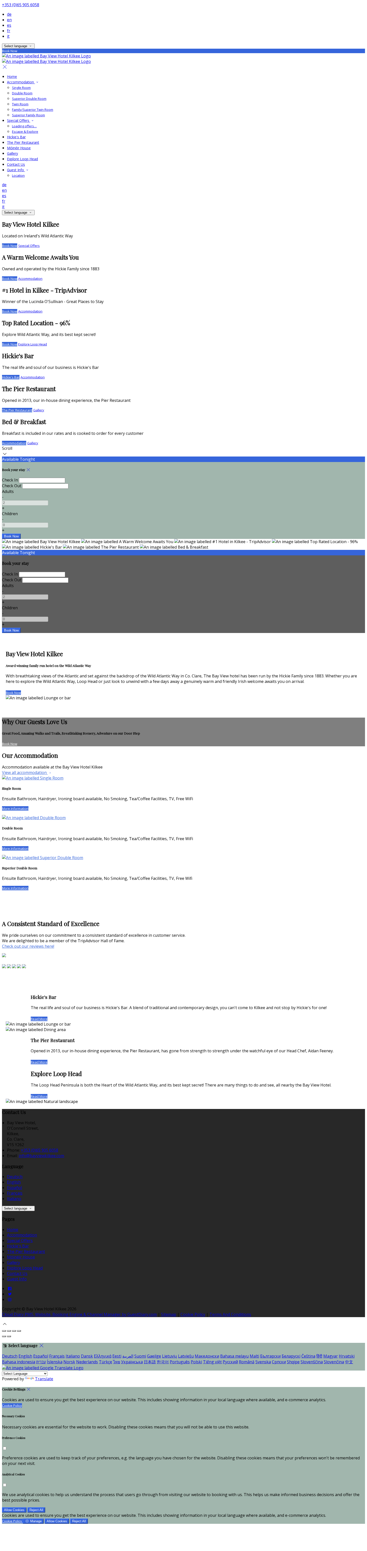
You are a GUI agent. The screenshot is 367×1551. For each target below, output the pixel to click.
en (9, 19)
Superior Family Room (28, 115)
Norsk (69, 1362)
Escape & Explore (25, 131)
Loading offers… (24, 126)
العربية (127, 1356)
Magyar (330, 1356)
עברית (41, 1362)
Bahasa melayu (234, 1356)
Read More (39, 1019)
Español (14, 1187)
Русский (230, 1362)
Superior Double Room (29, 98)
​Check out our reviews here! (28, 946)
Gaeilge (154, 1356)
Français (14, 1193)
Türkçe (105, 1362)
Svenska (263, 1362)
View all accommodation (25, 772)
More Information (15, 808)
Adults (8, 491)
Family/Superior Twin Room (32, 109)
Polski (196, 1362)
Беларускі (291, 1356)
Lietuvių (169, 1356)
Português (180, 1362)
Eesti (116, 1356)
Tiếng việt (212, 1362)
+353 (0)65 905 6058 (20, 4)
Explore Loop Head (22, 158)
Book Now (9, 245)
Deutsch (14, 1176)
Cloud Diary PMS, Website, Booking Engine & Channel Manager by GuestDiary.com (79, 1314)
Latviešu (186, 1356)
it (8, 36)
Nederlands (87, 1362)
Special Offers (18, 120)
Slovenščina (312, 1362)
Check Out (11, 485)
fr (8, 30)
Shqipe (293, 1362)
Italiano (14, 1198)
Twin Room (20, 104)
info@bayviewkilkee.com (41, 1155)
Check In (10, 480)
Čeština (308, 1356)
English (14, 1182)
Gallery (12, 153)
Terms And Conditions (230, 1314)
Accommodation (21, 82)
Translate (44, 1379)
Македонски (207, 1356)
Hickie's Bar (16, 137)
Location (18, 175)
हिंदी (319, 1356)
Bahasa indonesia (18, 1362)
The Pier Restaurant (23, 142)
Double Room (22, 93)
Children (10, 513)
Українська (132, 1362)
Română (246, 1362)
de (9, 14)
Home (12, 76)
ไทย (116, 1362)
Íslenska (54, 1362)
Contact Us (16, 164)
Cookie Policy (193, 1314)
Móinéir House (19, 148)
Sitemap (168, 1314)
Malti (254, 1356)
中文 (349, 1362)
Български (270, 1356)
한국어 (163, 1362)
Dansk (87, 1356)
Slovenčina (334, 1362)
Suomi (140, 1356)
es (9, 25)
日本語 (150, 1362)
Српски (279, 1362)
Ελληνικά (102, 1356)
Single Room (21, 87)
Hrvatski (347, 1356)
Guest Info (16, 169)
